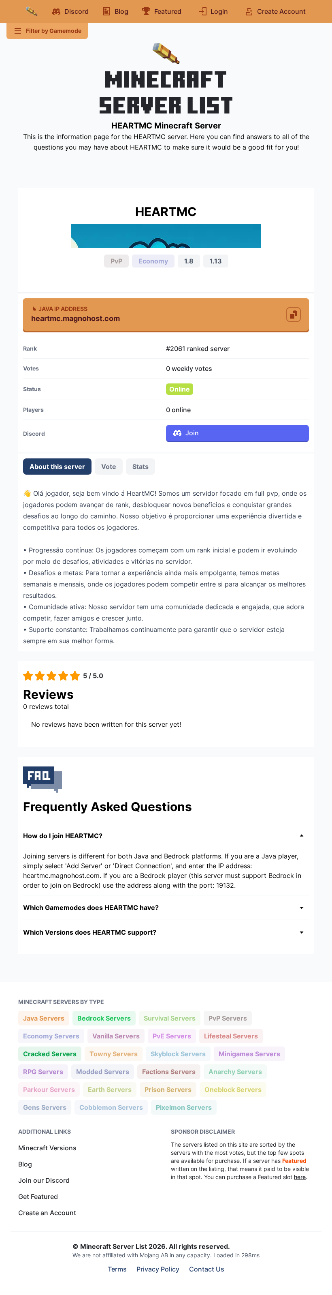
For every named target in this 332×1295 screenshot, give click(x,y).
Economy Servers (51, 1036)
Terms (117, 1269)
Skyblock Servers (178, 1053)
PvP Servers (227, 1018)
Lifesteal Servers (231, 1036)
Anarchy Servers (235, 1071)
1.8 (189, 261)
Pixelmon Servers (183, 1107)
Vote (108, 466)
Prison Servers (168, 1089)
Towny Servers (113, 1053)
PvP (116, 261)
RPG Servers (43, 1071)
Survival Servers (169, 1018)
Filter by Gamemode (53, 30)
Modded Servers (102, 1071)
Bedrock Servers (104, 1018)
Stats (140, 466)
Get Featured (38, 1196)
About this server (57, 466)
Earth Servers (109, 1089)
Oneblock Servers (233, 1089)
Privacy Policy (157, 1269)
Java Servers (43, 1018)
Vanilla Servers (116, 1036)
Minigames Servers (249, 1053)
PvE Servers (171, 1036)
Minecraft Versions (47, 1148)
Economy (153, 261)
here (300, 1176)
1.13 (216, 261)
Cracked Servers (50, 1053)
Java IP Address (62, 308)
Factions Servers (169, 1071)
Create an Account (47, 1213)
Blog (25, 1164)
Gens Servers (44, 1107)
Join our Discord (44, 1180)
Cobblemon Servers (111, 1107)
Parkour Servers (49, 1089)
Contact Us (206, 1269)
